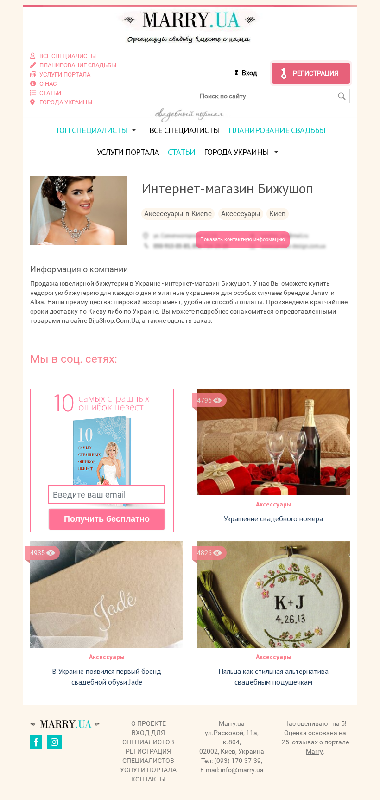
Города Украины (236, 152)
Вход (249, 73)
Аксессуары (273, 504)
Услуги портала (128, 152)
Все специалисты (184, 130)
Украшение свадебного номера (273, 518)
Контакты (148, 779)
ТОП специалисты (91, 130)
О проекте (148, 723)
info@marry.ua (242, 770)
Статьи (181, 152)
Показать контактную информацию (242, 240)
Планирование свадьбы (276, 130)
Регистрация (315, 73)
